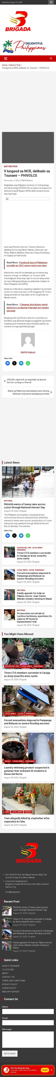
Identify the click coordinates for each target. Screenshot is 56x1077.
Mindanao (21, 550)
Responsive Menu (51, 2)
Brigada (23, 511)
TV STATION (8, 969)
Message (7, 1029)
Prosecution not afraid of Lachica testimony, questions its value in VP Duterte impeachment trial (34, 617)
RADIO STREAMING (10, 966)
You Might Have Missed (18, 634)
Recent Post (11, 901)
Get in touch (9, 1053)
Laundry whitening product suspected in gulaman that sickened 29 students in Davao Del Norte (26, 770)
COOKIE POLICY (9, 988)
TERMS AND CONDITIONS (13, 980)
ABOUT (5, 973)
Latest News (12, 462)
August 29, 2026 (11, 511)
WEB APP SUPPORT (11, 991)
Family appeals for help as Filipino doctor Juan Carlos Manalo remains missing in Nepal (34, 596)
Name (6, 1007)
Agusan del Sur (24, 548)
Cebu (7, 812)
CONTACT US (8, 977)
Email (5, 1018)
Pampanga (39, 570)
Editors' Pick (10, 166)
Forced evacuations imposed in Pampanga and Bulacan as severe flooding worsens (34, 576)
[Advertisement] (28, 104)
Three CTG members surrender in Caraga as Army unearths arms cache (34, 556)
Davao (7, 761)
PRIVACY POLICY (10, 984)
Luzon (31, 570)
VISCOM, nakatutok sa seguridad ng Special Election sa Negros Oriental (26, 381)
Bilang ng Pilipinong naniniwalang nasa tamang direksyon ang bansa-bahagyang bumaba (28, 392)
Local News (37, 548)
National (8, 501)
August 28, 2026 (24, 625)
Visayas (27, 812)
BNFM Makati (27, 180)
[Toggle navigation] (5, 58)
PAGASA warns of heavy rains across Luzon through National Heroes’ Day (30, 908)
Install (45, 1070)
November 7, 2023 (12, 180)
